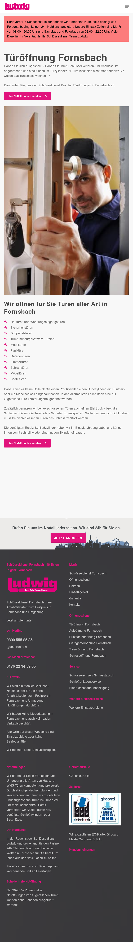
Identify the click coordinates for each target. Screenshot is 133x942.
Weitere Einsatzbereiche (86, 707)
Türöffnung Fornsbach (84, 624)
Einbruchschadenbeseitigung (89, 687)
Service (74, 585)
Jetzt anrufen (68, 538)
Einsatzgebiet (78, 592)
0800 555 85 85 (20, 639)
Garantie (75, 598)
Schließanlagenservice (85, 681)
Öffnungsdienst (79, 579)
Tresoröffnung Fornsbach (86, 649)
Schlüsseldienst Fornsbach (88, 573)
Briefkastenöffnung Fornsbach (90, 636)
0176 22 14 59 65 (21, 666)
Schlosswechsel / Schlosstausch (91, 675)
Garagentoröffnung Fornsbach (90, 643)
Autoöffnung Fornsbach (85, 630)
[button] (127, 6)
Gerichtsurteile (79, 775)
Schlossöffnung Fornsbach (87, 655)
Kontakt (74, 604)
